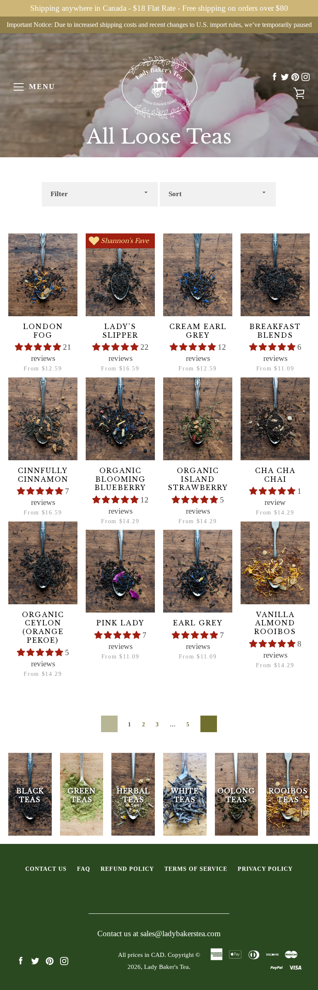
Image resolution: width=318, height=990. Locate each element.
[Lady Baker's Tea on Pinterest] (295, 77)
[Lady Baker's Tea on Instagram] (305, 77)
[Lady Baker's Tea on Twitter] (285, 77)
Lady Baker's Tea (166, 966)
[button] (39, 347)
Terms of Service (195, 868)
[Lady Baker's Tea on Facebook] (274, 77)
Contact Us (46, 868)
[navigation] (18, 87)
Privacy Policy (265, 868)
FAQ (83, 868)
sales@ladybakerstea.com (180, 933)
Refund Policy (127, 868)
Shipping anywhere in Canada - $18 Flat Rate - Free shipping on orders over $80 (159, 8)
